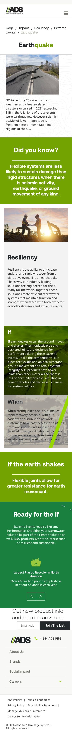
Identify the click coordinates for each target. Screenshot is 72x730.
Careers (15, 682)
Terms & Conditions (38, 700)
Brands (15, 662)
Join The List (55, 625)
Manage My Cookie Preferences (27, 711)
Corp (9, 28)
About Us (16, 652)
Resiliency (41, 28)
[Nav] (66, 13)
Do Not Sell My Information (24, 716)
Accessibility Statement (42, 705)
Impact (23, 28)
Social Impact (19, 672)
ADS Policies (15, 700)
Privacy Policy (16, 705)
